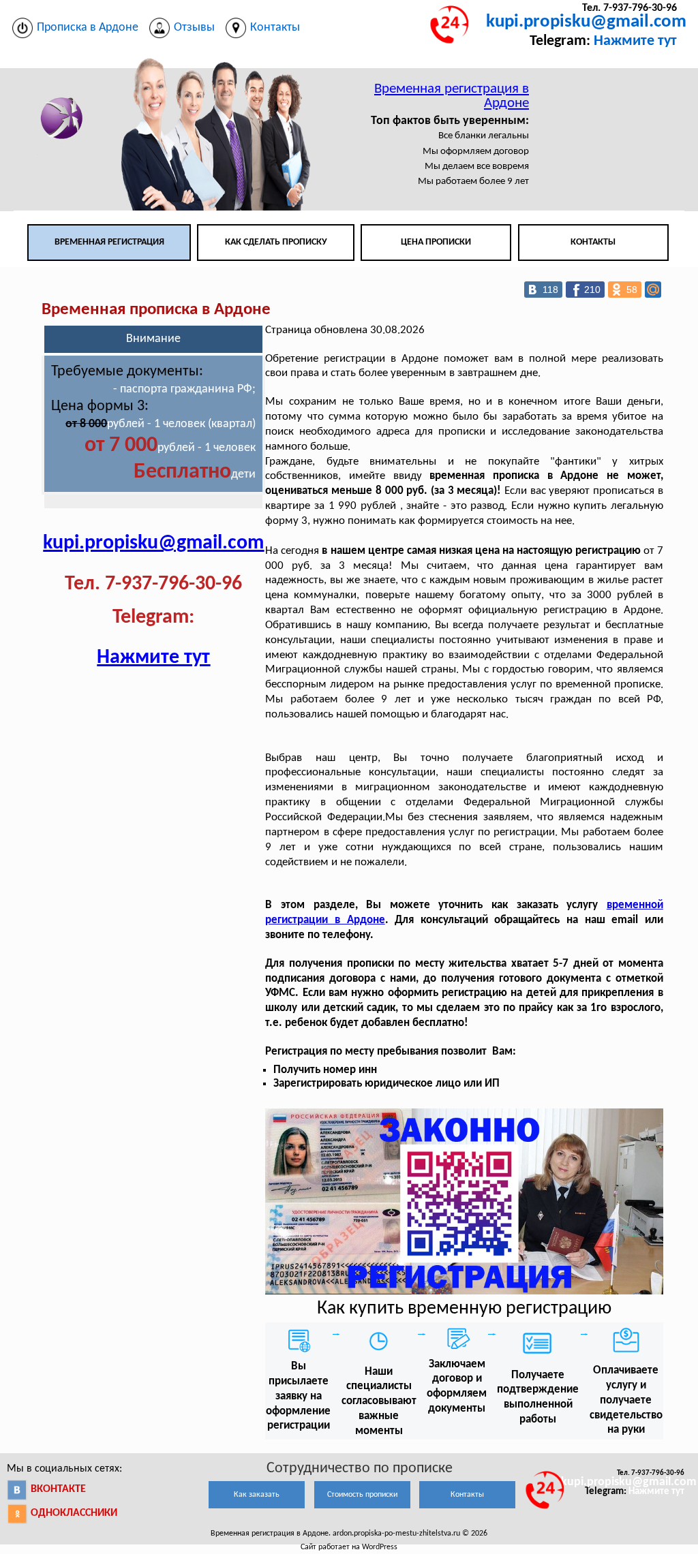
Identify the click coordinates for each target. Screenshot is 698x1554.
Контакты (593, 242)
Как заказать (256, 1495)
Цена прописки (436, 242)
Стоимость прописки (362, 1495)
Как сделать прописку (276, 242)
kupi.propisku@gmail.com (586, 22)
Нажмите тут (635, 41)
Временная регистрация (109, 242)
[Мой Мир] (653, 289)
